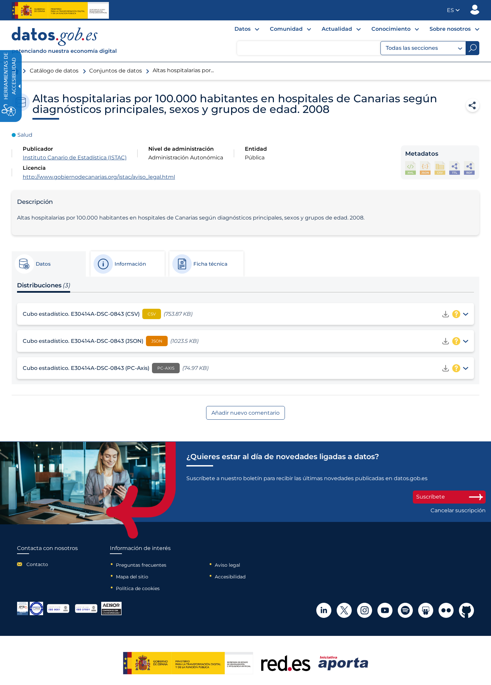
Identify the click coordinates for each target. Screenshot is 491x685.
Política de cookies (138, 588)
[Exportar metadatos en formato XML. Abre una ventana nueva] (410, 168)
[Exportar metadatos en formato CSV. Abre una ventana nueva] (440, 168)
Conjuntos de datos (115, 70)
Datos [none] (242, 29)
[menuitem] (241, 31)
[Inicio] (64, 41)
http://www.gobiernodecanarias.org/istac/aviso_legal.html (99, 177)
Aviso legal (227, 565)
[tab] (48, 264)
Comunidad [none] (286, 29)
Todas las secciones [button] (412, 48)
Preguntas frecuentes (141, 565)
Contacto (37, 564)
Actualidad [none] (337, 29)
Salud (24, 135)
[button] (453, 10)
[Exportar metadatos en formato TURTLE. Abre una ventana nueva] (454, 168)
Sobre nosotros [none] (450, 29)
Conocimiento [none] (391, 29)
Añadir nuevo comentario (245, 413)
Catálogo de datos (54, 70)
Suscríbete (430, 497)
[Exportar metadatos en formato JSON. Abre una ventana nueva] (425, 168)
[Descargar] (446, 314)
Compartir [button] (472, 105)
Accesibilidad (230, 577)
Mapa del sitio (132, 577)
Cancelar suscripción (458, 511)
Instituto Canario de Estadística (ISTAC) (75, 157)
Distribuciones (43, 285)
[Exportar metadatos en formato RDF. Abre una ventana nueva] (469, 168)
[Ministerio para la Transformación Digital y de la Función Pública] (60, 10)
